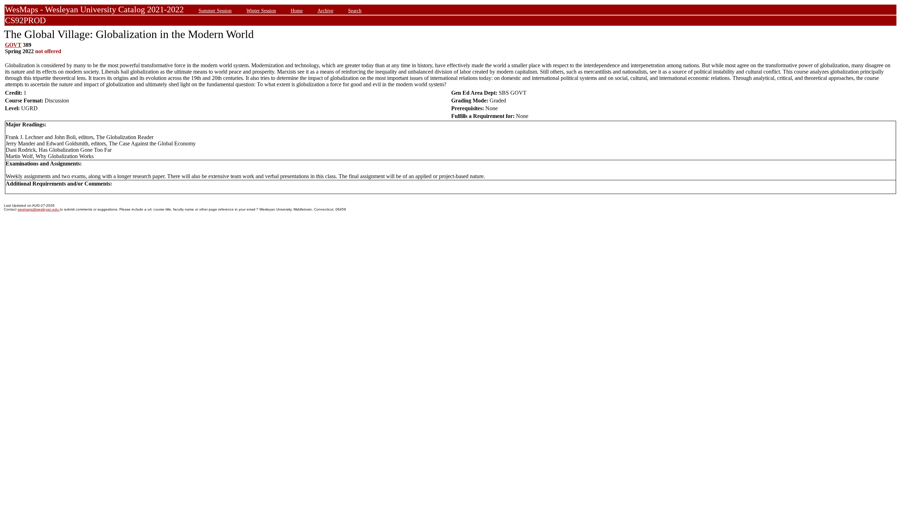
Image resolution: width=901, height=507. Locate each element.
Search (354, 10)
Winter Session (261, 10)
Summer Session (215, 10)
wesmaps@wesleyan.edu (39, 209)
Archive (325, 10)
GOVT (13, 45)
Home (297, 10)
